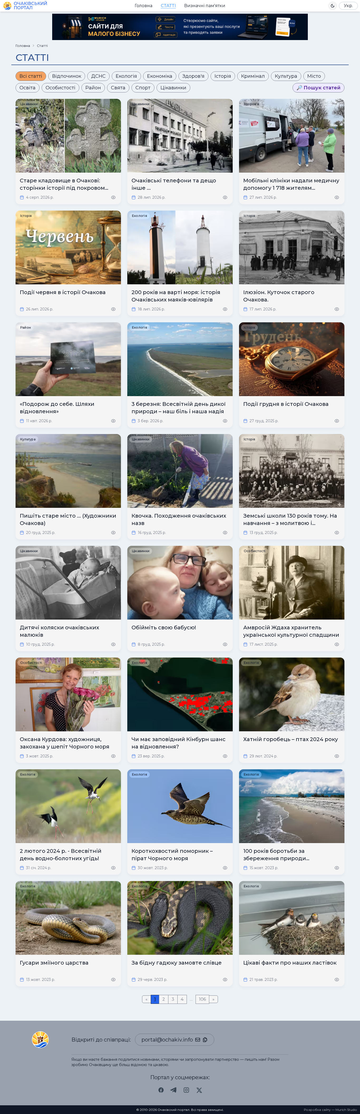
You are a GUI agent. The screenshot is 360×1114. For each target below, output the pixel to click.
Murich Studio (346, 1110)
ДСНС (98, 76)
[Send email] (197, 1039)
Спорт (142, 88)
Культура (286, 76)
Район (93, 88)
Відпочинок (66, 76)
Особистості (60, 88)
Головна (143, 5)
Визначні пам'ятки (204, 5)
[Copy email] (205, 1039)
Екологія (126, 76)
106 (202, 999)
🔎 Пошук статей (318, 88)
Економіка (159, 76)
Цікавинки (173, 88)
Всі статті (31, 76)
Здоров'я (193, 76)
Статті (168, 5)
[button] (332, 6)
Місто (314, 76)
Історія (223, 76)
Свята (118, 88)
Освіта (28, 88)
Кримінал (253, 76)
